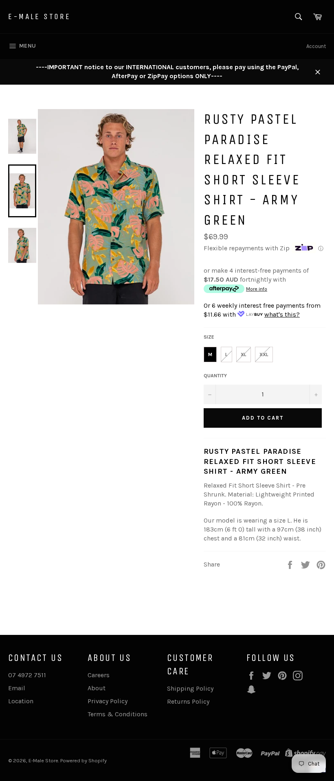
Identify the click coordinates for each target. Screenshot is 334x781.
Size (209, 337)
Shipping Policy (190, 688)
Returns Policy (188, 701)
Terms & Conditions (117, 714)
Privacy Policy (107, 701)
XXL (263, 354)
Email (16, 688)
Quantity (215, 375)
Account (316, 46)
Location (20, 701)
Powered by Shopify (83, 760)
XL (243, 354)
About (96, 688)
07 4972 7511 (27, 675)
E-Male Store (39, 16)
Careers (99, 675)
